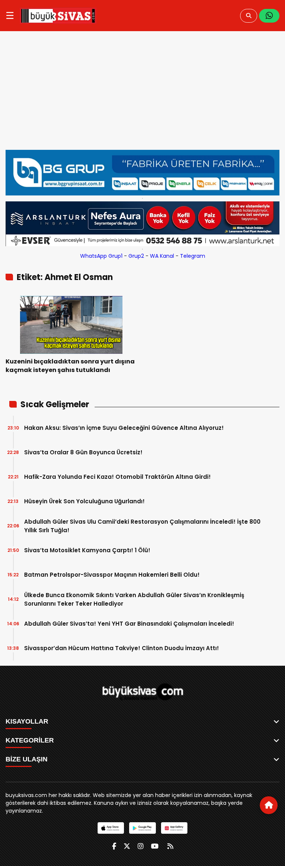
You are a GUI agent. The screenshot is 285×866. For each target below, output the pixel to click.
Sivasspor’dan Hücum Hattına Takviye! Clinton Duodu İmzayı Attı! (121, 648)
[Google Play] (142, 828)
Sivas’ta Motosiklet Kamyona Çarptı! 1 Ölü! (87, 550)
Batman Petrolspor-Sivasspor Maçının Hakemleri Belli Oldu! (112, 575)
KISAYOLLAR (27, 721)
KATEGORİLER (30, 740)
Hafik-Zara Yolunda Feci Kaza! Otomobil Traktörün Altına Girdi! (117, 477)
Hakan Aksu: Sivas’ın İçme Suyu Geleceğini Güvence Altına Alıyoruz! (124, 428)
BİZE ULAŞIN (27, 759)
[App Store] (111, 828)
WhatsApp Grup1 (101, 256)
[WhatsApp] (269, 16)
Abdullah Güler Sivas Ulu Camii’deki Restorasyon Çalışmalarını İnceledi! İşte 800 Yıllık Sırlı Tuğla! (142, 526)
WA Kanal (162, 256)
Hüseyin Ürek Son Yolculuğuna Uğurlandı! (84, 501)
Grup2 (136, 256)
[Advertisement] (142, 94)
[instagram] (141, 846)
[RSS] (170, 846)
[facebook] (114, 846)
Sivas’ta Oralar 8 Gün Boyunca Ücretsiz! (83, 452)
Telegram (192, 256)
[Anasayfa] (269, 805)
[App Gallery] (174, 828)
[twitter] (127, 846)
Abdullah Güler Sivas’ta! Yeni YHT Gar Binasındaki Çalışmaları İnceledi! (129, 624)
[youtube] (154, 846)
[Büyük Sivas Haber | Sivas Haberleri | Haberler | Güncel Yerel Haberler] (58, 16)
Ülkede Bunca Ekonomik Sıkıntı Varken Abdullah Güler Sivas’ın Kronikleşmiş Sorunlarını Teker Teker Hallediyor (134, 599)
